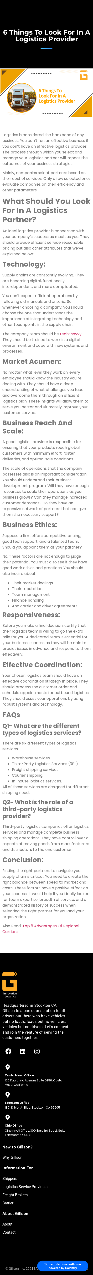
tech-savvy (71, 334)
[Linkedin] (23, 1051)
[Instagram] (37, 1051)
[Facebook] (8, 1051)
